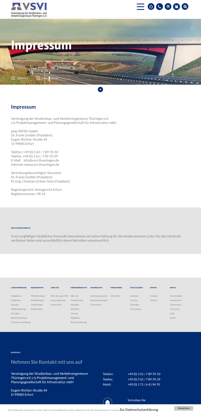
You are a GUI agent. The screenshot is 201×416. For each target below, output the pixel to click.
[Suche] (185, 6)
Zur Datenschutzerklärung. (139, 410)
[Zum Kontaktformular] (159, 6)
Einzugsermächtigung (20, 322)
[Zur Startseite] (151, 6)
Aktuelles (75, 304)
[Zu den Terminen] (168, 6)
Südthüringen (37, 309)
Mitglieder (75, 318)
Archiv (173, 318)
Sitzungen (134, 304)
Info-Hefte (115, 296)
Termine (134, 300)
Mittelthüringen (38, 296)
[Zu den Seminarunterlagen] (176, 6)
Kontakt (154, 296)
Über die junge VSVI (60, 296)
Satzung (14, 304)
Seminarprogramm (98, 296)
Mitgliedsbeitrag (18, 309)
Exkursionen (56, 304)
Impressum (175, 309)
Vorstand (75, 309)
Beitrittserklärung (19, 318)
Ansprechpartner (58, 300)
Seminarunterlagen (99, 300)
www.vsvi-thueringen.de (41, 164)
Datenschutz (175, 304)
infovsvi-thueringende (41, 160)
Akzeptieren (184, 408)
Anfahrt (153, 300)
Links (172, 313)
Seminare (134, 296)
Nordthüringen (37, 300)
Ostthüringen (37, 304)
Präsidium (15, 313)
